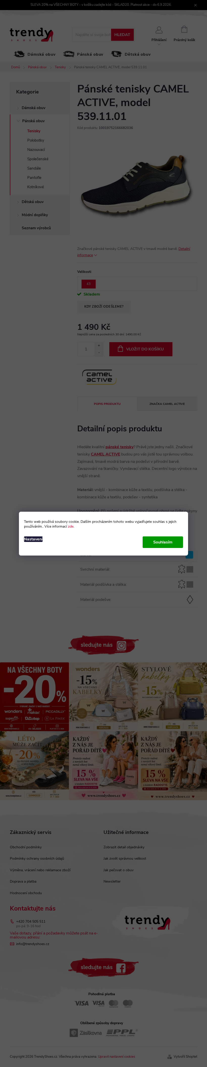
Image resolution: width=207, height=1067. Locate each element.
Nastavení (33, 539)
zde (70, 526)
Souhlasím (162, 542)
